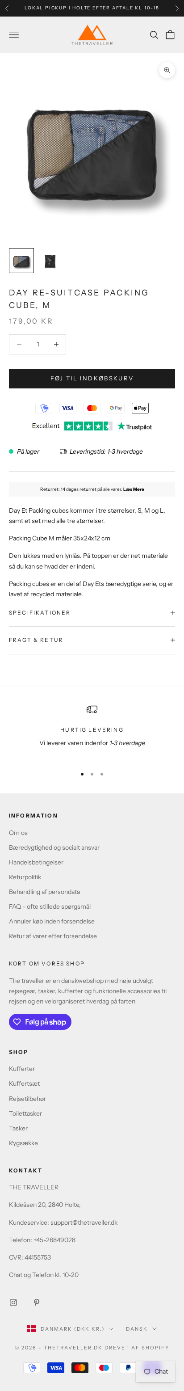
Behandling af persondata (44, 892)
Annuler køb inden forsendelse (52, 921)
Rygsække (23, 1143)
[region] (92, 731)
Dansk (137, 1329)
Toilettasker (25, 1113)
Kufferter (22, 1069)
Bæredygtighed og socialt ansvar (54, 847)
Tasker (18, 1128)
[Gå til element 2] (50, 260)
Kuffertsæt (24, 1083)
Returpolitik (25, 877)
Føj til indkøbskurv (92, 378)
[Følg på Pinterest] (36, 1302)
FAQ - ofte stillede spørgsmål (50, 906)
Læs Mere (133, 489)
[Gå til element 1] (21, 260)
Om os (18, 833)
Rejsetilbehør (27, 1099)
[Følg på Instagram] (13, 1302)
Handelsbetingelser (36, 862)
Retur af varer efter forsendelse (53, 936)
